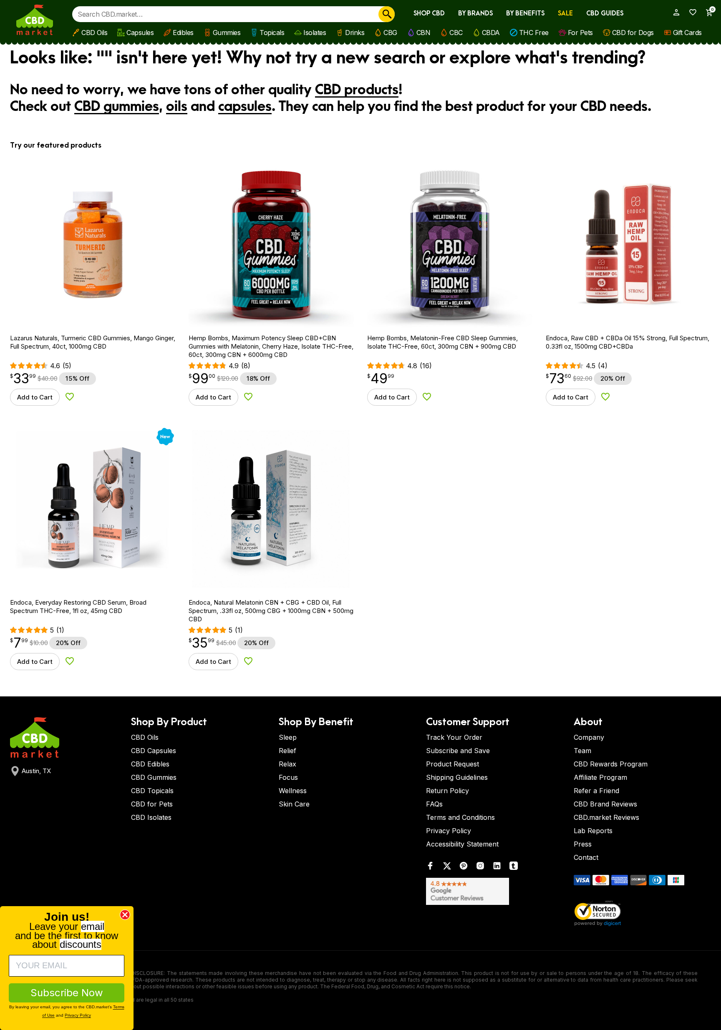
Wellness (293, 790)
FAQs (434, 804)
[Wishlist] (690, 12)
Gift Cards (687, 32)
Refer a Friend (596, 790)
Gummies (227, 32)
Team (582, 750)
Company (589, 737)
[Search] (386, 14)
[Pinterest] (463, 868)
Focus (288, 777)
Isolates (314, 32)
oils (176, 106)
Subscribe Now (66, 993)
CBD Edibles (150, 764)
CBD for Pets (152, 804)
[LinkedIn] (497, 868)
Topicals (272, 32)
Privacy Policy (448, 831)
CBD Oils (94, 32)
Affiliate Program (600, 777)
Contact (586, 857)
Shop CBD (429, 13)
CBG (390, 32)
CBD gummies (116, 106)
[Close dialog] (125, 914)
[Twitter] (447, 868)
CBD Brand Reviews (605, 804)
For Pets (580, 32)
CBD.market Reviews (606, 817)
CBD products (356, 90)
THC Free (534, 32)
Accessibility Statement (462, 844)
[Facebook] (430, 868)
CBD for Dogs (633, 32)
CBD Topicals (152, 790)
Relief (287, 750)
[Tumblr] (513, 868)
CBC (456, 32)
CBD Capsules (153, 750)
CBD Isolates (151, 817)
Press (583, 844)
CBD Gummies (153, 777)
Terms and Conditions (460, 817)
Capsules (140, 32)
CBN (423, 32)
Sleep (288, 737)
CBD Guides (604, 13)
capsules (245, 106)
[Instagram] (480, 868)
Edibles (183, 32)
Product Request (452, 764)
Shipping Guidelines (457, 777)
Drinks (354, 32)
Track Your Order (454, 737)
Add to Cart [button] (35, 397)
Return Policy (447, 790)
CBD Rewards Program (611, 764)
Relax (287, 764)
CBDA (491, 32)
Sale (565, 13)
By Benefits (525, 13)
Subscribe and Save (458, 750)
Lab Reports (593, 831)
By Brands (475, 13)
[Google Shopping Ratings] (495, 891)
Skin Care (294, 804)
